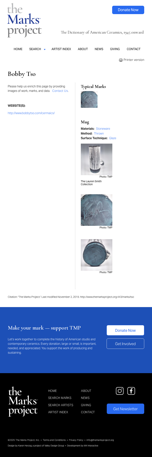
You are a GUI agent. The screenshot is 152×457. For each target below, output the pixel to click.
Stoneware (103, 129)
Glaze (112, 138)
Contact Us (60, 91)
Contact (134, 49)
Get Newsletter (125, 409)
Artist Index (61, 49)
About (83, 49)
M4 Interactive (91, 445)
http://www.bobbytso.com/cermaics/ (31, 113)
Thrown (99, 133)
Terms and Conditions (54, 440)
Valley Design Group (54, 445)
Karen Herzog (25, 445)
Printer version (133, 60)
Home (18, 49)
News (99, 49)
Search (35, 49)
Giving (115, 49)
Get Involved (125, 343)
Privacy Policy (76, 440)
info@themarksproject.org (100, 440)
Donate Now (128, 9)
